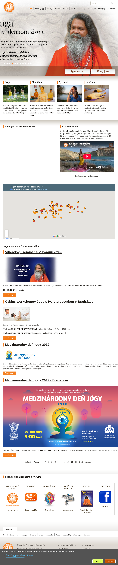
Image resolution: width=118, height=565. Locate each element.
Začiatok (28, 462)
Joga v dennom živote (9, 8)
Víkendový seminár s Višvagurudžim (33, 252)
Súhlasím (97, 561)
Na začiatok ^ (10, 529)
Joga (7, 82)
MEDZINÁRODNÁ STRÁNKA (12, 487)
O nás (65, 8)
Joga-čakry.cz (49, 510)
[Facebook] (105, 503)
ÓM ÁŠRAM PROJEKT (68, 487)
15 (76, 462)
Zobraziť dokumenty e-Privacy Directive (19, 555)
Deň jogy (102, 8)
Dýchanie (64, 82)
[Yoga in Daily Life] (12, 507)
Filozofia (74, 8)
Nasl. (81, 462)
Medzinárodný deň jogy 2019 (27, 344)
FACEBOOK (105, 486)
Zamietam (110, 561)
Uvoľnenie (91, 82)
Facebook (105, 506)
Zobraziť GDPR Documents (15, 557)
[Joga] (15, 101)
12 (64, 462)
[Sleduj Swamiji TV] (31, 506)
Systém (58, 8)
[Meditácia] (42, 101)
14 (72, 462)
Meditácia (37, 82)
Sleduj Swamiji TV (31, 510)
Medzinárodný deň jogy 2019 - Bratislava (36, 380)
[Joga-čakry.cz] (49, 506)
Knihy (83, 8)
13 (68, 462)
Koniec (88, 462)
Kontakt (111, 8)
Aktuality (92, 8)
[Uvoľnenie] (96, 101)
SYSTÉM (86, 486)
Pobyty (49, 8)
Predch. (36, 462)
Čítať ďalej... (9, 294)
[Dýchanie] (69, 101)
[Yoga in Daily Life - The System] (87, 506)
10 (55, 462)
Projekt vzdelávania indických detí (29, 548)
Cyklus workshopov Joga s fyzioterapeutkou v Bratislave (49, 301)
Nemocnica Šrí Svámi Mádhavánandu (31, 545)
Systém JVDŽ (87, 548)
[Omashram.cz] (68, 507)
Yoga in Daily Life (12, 510)
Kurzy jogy (39, 8)
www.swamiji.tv (88, 545)
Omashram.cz (68, 510)
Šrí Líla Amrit (63, 548)
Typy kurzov (77, 71)
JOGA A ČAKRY (49, 486)
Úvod (30, 8)
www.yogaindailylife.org (67, 545)
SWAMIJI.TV (31, 486)
